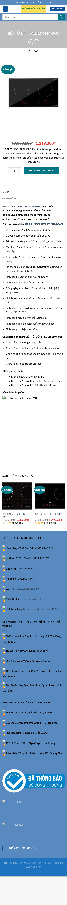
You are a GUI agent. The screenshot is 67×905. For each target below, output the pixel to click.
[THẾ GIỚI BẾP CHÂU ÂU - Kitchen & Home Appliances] (33, 9)
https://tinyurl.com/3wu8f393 (40, 609)
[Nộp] (61, 17)
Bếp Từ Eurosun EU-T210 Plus (15, 515)
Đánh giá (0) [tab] (9, 199)
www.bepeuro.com (28, 589)
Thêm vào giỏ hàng (41, 170)
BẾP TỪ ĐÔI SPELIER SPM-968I (21, 206)
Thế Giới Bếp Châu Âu (22, 847)
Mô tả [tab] (5, 192)
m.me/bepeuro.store (33, 599)
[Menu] (5, 9)
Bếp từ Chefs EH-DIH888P (48, 514)
